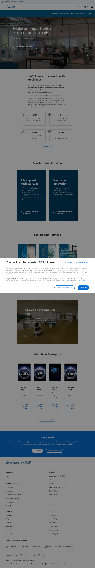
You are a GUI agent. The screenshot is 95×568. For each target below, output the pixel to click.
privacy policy (81, 280)
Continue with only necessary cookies (77, 262)
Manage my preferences (64, 288)
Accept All (83, 288)
